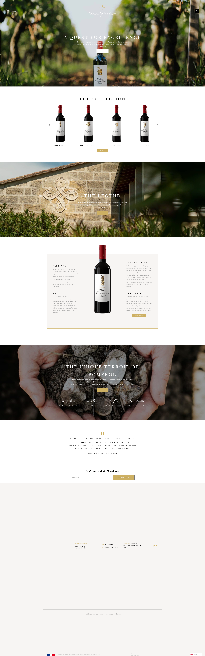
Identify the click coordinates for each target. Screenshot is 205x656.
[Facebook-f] (157, 546)
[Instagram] (154, 546)
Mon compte (109, 614)
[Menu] (8, 11)
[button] (49, 125)
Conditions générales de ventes (94, 614)
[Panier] (197, 11)
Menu (14, 11)
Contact (118, 614)
